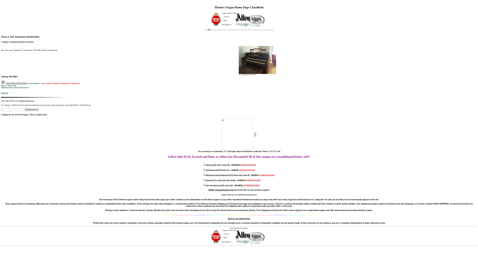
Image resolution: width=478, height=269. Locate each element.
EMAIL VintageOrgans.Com (221, 190)
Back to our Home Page (239, 219)
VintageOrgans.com (26, 101)
